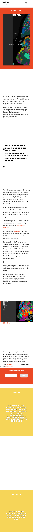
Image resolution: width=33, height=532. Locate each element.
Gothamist (9, 364)
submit (24, 375)
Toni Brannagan (17, 33)
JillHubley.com (9, 366)
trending (16, 11)
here (16, 223)
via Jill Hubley (5, 323)
